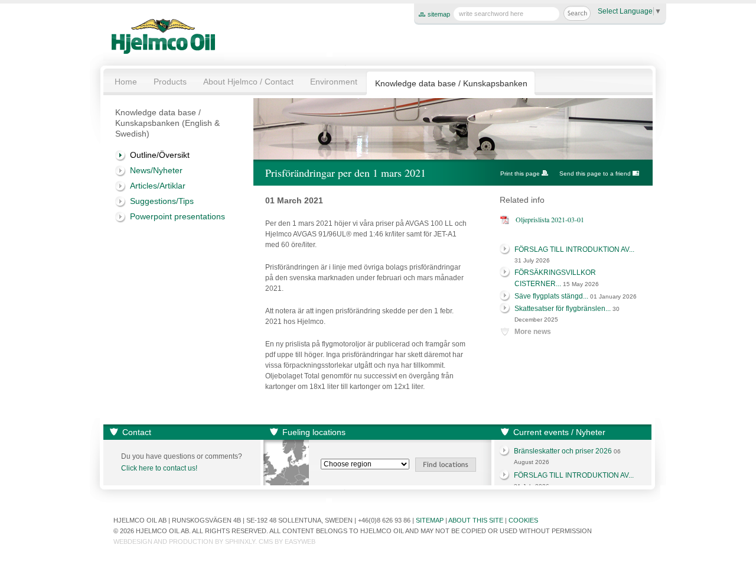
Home (126, 81)
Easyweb (300, 541)
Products (170, 81)
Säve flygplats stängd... (551, 296)
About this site (475, 520)
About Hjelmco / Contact (248, 81)
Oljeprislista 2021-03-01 (550, 219)
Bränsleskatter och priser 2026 (563, 451)
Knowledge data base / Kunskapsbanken (451, 83)
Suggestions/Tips (162, 201)
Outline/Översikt (160, 155)
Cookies (523, 520)
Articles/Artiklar (157, 185)
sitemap (439, 14)
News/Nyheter (156, 170)
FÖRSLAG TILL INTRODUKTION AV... (574, 249)
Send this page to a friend (595, 173)
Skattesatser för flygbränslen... (562, 308)
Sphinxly (240, 541)
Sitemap (430, 520)
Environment (333, 81)
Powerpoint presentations (177, 216)
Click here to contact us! (159, 468)
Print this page (520, 173)
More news (532, 331)
